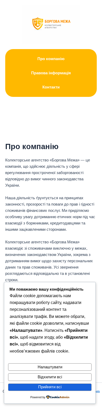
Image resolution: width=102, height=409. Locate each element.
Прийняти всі (49, 387)
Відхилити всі (50, 377)
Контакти (51, 87)
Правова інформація (51, 73)
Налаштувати (50, 367)
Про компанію (51, 59)
